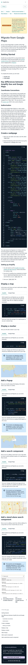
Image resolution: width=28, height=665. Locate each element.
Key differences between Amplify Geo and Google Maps (12, 84)
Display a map (7, 284)
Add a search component (12, 451)
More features (4, 13)
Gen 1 (2, 11)
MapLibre (14, 62)
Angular (8, 11)
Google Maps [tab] (11, 293)
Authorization (6, 105)
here (21, 359)
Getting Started (8, 54)
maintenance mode (21, 21)
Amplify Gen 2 (15, 26)
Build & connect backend (17, 11)
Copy (24, 147)
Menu (4, 6)
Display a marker (8, 326)
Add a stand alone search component (10, 637)
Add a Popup (6, 380)
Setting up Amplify (8, 265)
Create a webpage (9, 133)
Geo (11, 13)
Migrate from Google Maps (20, 13)
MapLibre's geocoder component (13, 491)
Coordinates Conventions (10, 90)
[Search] (25, 6)
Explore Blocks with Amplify (13, 657)
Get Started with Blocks (13, 660)
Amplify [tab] (4, 293)
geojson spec (6, 102)
